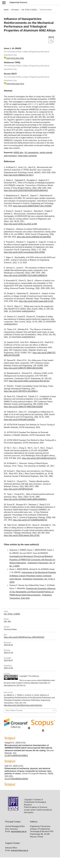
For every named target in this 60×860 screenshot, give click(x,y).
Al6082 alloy (18, 152)
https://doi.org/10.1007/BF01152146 (18, 489)
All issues (15, 10)
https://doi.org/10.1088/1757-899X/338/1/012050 (23, 407)
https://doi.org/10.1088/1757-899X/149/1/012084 (23, 368)
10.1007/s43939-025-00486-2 (16, 756)
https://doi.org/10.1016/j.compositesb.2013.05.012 (29, 381)
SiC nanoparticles (31, 152)
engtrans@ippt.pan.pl (19, 850)
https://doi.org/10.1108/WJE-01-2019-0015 (34, 237)
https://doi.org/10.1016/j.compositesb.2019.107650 (24, 252)
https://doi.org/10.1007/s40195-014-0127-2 (39, 458)
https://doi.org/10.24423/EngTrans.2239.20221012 (24, 637)
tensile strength (46, 152)
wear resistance (10, 156)
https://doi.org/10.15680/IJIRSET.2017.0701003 (32, 206)
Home (6, 10)
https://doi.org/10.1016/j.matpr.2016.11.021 (36, 301)
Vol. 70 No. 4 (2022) (29, 10)
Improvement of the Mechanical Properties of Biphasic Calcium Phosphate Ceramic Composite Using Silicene (32, 575)
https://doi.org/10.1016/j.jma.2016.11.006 (20, 224)
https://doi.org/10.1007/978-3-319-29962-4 (21, 391)
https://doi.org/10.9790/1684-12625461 (19, 420)
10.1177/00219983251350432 (16, 779)
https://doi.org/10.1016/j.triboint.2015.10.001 (21, 535)
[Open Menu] (3, 2)
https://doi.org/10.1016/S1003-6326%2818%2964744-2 (26, 190)
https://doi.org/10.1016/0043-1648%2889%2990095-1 (25, 499)
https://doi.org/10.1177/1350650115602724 (30, 520)
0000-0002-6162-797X (15, 84)
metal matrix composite (27, 156)
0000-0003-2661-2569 (15, 58)
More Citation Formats (14, 710)
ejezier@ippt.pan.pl (18, 831)
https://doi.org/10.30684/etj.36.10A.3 (18, 175)
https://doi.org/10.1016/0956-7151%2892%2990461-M (25, 275)
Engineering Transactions (20, 2)
